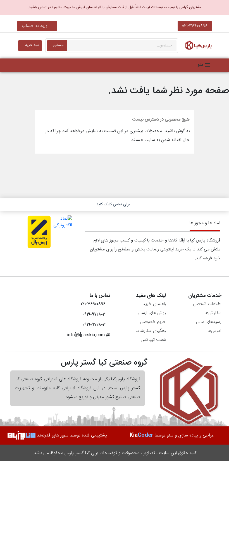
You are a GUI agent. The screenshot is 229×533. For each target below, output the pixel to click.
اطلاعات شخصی (207, 304)
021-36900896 (194, 25)
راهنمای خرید (154, 304)
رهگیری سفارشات (150, 331)
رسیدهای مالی (208, 322)
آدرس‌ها (214, 331)
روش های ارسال (152, 313)
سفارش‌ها (212, 313)
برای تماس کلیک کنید (113, 204)
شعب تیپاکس (153, 340)
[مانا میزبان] (21, 435)
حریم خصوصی (153, 322)
